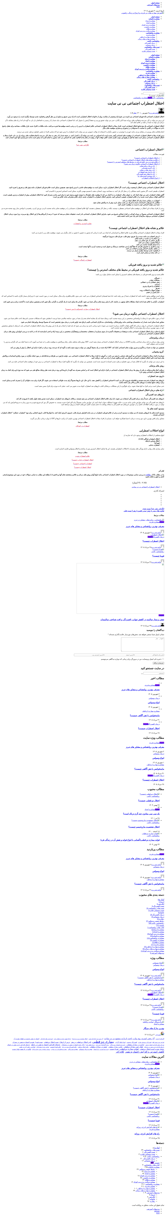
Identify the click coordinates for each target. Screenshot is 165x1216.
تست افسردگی (150, 49)
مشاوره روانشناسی (153, 33)
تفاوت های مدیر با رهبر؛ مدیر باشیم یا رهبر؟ (144, 511)
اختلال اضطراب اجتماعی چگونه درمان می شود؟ (142, 164)
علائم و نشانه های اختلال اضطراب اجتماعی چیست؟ (141, 160)
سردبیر (158, 1035)
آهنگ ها (157, 1148)
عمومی (150, 98)
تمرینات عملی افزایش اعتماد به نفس (154, 1045)
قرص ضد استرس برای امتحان (101, 1049)
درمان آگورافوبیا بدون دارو (102, 1045)
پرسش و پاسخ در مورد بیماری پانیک (41, 1049)
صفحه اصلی (155, 3)
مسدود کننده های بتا (146, 176)
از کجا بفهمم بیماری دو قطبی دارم (62, 1038)
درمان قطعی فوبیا (90, 1045)
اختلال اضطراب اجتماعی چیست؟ (147, 158)
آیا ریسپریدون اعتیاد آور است (96, 1038)
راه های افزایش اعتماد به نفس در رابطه (45, 1045)
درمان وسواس (150, 45)
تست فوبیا (39, 1042)
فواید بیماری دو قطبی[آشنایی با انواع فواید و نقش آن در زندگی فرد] (130, 840)
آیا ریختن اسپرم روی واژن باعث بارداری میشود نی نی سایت (129, 1038)
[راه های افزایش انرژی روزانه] (148, 1127)
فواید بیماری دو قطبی (129, 1049)
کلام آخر (120, 1051)
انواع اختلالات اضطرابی (151, 178)
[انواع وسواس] (158, 963)
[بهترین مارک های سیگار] (153, 1022)
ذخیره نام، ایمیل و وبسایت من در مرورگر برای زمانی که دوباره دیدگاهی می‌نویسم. (131, 659)
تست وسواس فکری (148, 51)
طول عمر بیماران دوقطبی (133, 1047)
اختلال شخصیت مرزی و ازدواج (80, 1038)
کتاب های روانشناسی (152, 1165)
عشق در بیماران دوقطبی (98, 1047)
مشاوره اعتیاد (150, 23)
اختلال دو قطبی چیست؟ (149, 800)
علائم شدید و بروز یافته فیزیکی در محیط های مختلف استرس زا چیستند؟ (133, 162)
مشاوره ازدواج (150, 21)
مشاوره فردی (150, 35)
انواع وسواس (154, 702)
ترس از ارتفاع (65, 1042)
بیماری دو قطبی (103, 1041)
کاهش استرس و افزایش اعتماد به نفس (144, 1051)
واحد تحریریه (153, 113)
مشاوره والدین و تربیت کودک (145, 31)
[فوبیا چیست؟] (158, 549)
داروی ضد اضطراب (146, 172)
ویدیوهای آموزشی (153, 5)
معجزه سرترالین (73, 1049)
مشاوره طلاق (150, 29)
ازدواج (153, 1195)
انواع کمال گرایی (120, 1042)
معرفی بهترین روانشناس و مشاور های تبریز (145, 526)
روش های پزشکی (147, 170)
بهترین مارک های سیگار (153, 1028)
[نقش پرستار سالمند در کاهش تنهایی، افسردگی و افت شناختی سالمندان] (120, 613)
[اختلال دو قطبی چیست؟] (150, 794)
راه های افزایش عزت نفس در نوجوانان (154, 1047)
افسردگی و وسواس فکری (144, 1042)
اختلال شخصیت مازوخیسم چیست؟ (144, 827)
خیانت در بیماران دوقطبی (135, 1045)
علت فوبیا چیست (55, 1047)
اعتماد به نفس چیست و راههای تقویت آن (26, 1039)
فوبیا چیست (114, 1049)
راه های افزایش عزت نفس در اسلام (18, 1045)
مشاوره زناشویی (149, 27)
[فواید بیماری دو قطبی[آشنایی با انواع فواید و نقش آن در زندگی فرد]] (151, 833)
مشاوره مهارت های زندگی (146, 39)
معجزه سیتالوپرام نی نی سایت (59, 1049)
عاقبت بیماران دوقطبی (115, 1047)
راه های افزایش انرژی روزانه (147, 1133)
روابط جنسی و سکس (147, 1169)
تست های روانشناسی (152, 47)
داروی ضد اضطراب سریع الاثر (117, 1045)
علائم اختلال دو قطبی (83, 1047)
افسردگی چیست (132, 1042)
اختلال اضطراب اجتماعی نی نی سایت (146, 487)
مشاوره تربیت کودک (148, 25)
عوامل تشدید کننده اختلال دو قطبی (152, 1049)
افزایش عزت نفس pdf (158, 1042)
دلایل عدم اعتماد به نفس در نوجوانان (73, 1045)
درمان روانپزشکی (147, 166)
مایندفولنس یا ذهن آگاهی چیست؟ (145, 715)
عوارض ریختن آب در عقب (27, 1047)
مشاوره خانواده (154, 19)
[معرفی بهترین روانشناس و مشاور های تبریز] (149, 520)
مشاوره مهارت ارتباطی (147, 37)
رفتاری (152, 1201)
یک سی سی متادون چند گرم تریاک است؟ (141, 814)
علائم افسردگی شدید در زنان (69, 1047)
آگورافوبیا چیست (160, 1038)
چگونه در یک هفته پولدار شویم (21, 1049)
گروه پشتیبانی (148, 168)
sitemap (157, 1211)
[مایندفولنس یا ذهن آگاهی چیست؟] (151, 978)
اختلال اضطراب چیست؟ (153, 541)
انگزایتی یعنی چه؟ (153, 509)
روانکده (148, 475)
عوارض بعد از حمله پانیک (42, 1047)
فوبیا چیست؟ (158, 556)
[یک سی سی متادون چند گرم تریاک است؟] (159, 807)
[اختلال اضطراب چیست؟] (157, 535)
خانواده (152, 1199)
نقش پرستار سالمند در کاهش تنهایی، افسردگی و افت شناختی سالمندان (132, 619)
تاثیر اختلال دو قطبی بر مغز (81, 1042)
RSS (158, 7)
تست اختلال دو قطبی (51, 1042)
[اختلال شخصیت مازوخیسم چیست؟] (145, 820)
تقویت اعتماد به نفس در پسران (23, 1042)
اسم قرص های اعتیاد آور (46, 1038)
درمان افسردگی (149, 43)
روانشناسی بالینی (153, 41)
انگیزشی (152, 1197)
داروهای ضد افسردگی (145, 174)
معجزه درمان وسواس (85, 1049)
